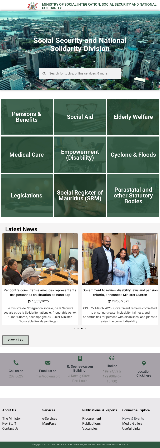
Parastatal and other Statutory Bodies (133, 195)
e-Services (49, 419)
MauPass (49, 424)
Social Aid (80, 116)
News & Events (133, 419)
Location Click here (143, 373)
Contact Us (10, 429)
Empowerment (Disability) (80, 154)
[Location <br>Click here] (143, 363)
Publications (91, 424)
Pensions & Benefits (26, 116)
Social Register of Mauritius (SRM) (80, 195)
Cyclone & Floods (133, 154)
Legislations (26, 195)
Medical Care (26, 154)
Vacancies (90, 429)
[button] (80, 18)
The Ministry (11, 419)
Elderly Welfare (133, 116)
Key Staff (9, 424)
